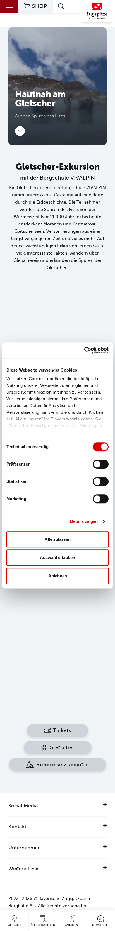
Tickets (62, 730)
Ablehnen (57, 575)
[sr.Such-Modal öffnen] (62, 6)
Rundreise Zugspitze (62, 764)
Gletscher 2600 (59, 603)
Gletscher (62, 747)
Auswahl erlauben (57, 557)
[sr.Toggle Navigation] (9, 6)
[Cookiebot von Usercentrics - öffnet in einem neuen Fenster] (84, 350)
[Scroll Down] (20, 131)
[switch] (101, 464)
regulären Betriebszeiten (68, 629)
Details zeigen (84, 521)
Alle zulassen (58, 539)
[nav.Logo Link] (97, 12)
